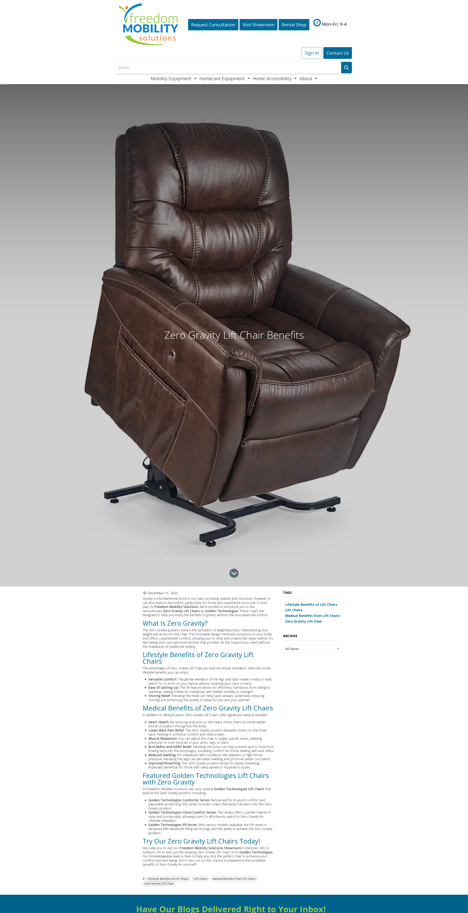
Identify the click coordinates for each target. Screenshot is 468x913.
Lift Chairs (200, 878)
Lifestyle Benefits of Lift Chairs (168, 878)
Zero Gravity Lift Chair (159, 883)
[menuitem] (173, 78)
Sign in (312, 53)
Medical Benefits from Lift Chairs (234, 878)
